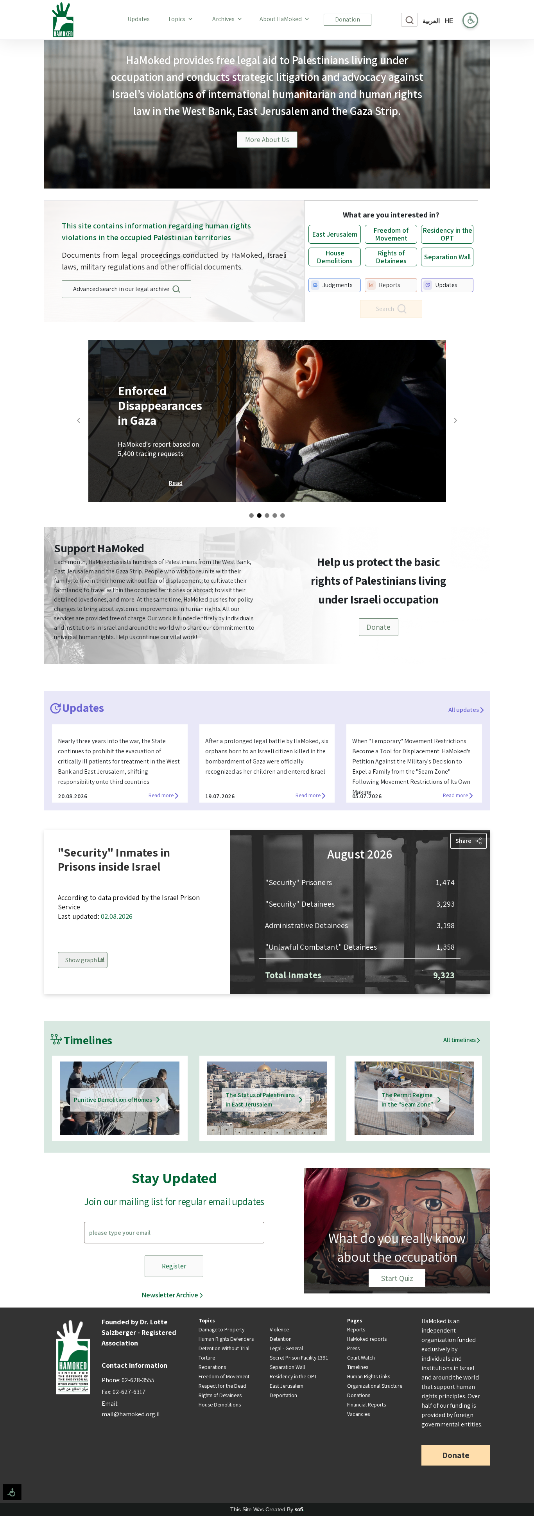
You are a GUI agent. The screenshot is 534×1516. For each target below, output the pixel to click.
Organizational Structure (374, 1385)
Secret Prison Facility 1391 (299, 1357)
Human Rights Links (368, 1376)
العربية (431, 21)
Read (176, 483)
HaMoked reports (367, 1338)
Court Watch (361, 1357)
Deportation (283, 1395)
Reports (356, 1329)
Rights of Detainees (220, 1395)
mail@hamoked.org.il (131, 1414)
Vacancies (358, 1413)
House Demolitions (220, 1404)
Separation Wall (287, 1367)
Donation (347, 19)
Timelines (357, 1367)
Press (353, 1348)
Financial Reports (366, 1404)
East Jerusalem (286, 1385)
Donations (358, 1395)
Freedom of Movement (224, 1376)
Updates (140, 18)
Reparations (212, 1367)
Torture (207, 1357)
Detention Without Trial (224, 1348)
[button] (110, 421)
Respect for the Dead (222, 1385)
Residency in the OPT (293, 1376)
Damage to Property (221, 1329)
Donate (378, 627)
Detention (281, 1338)
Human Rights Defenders (226, 1338)
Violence (279, 1329)
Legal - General (286, 1348)
